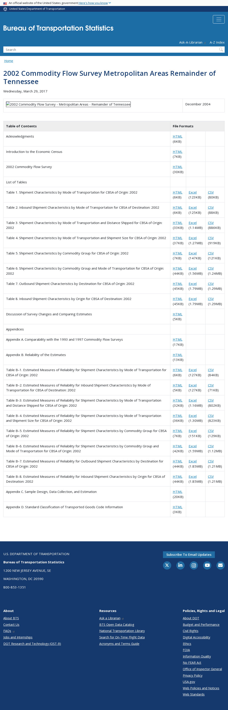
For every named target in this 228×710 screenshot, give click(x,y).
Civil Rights (190, 631)
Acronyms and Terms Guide (119, 644)
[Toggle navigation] (219, 19)
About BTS (11, 618)
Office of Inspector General (202, 669)
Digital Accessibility (196, 637)
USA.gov (189, 682)
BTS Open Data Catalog (116, 624)
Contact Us (11, 624)
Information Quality (197, 656)
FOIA (186, 650)
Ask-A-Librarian (190, 42)
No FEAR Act (192, 662)
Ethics (187, 644)
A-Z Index (217, 42)
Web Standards (194, 694)
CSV (211, 192)
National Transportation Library (122, 631)
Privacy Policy (192, 675)
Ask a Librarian (109, 618)
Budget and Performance (201, 624)
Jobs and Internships (18, 637)
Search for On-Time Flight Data (122, 637)
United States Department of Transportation (37, 9)
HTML (177, 136)
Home (8, 61)
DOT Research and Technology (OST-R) (32, 644)
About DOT (191, 618)
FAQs (7, 631)
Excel (193, 192)
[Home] (58, 30)
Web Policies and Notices (201, 688)
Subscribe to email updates (189, 554)
